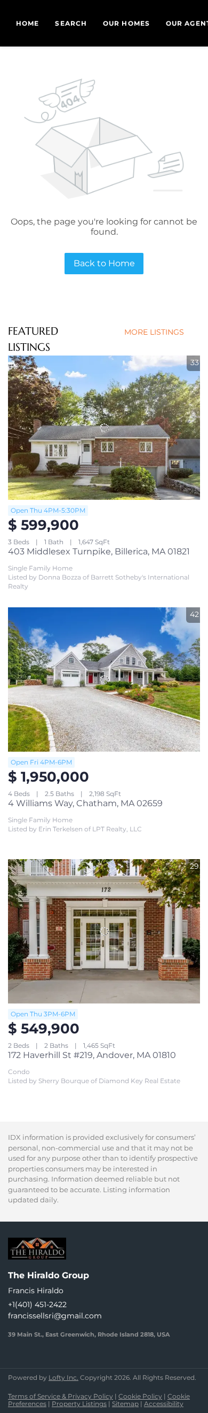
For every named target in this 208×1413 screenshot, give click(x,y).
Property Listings (79, 1404)
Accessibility (163, 1404)
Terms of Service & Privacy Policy (60, 1396)
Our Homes (126, 23)
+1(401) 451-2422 (37, 1304)
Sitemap (125, 1404)
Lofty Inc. (63, 1377)
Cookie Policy (140, 1396)
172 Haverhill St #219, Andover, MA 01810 (92, 1055)
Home (27, 23)
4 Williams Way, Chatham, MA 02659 (85, 803)
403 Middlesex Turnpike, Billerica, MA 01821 (99, 551)
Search (71, 23)
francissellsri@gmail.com (55, 1316)
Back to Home (104, 263)
